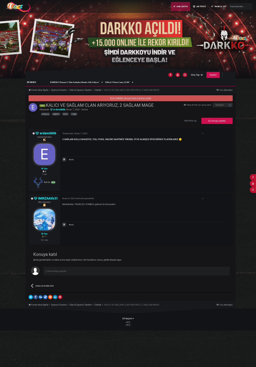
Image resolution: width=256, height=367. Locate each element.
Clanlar (84, 109)
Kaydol (213, 75)
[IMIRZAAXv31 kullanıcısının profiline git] (44, 219)
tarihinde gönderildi (78, 198)
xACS (128, 325)
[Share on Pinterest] (60, 297)
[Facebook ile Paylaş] (35, 297)
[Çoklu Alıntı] (64, 159)
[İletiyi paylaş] (202, 133)
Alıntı (71, 159)
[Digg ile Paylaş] (40, 297)
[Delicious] (45, 297)
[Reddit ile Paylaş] (50, 297)
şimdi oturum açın (112, 259)
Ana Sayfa (182, 6)
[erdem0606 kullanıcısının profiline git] (33, 107)
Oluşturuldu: (74, 133)
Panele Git (220, 6)
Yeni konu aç (190, 120)
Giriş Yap (196, 75)
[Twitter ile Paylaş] (31, 297)
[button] (245, 39)
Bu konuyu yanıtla (217, 120)
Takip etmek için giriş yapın (198, 105)
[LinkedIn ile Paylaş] (55, 297)
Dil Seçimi (127, 318)
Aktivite (201, 6)
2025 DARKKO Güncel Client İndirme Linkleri (130, 98)
